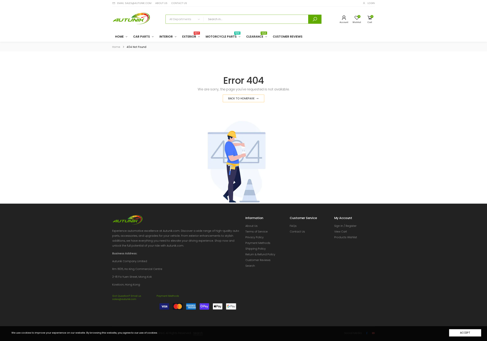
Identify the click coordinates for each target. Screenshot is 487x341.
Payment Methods (257, 243)
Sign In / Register (345, 226)
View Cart (340, 231)
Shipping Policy (255, 249)
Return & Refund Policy (260, 254)
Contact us (179, 3)
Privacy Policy (254, 237)
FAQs (293, 226)
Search (250, 266)
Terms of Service (256, 231)
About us (161, 3)
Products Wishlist (345, 237)
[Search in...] (314, 19)
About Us (251, 226)
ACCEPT (465, 333)
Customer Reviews (258, 260)
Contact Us (297, 231)
